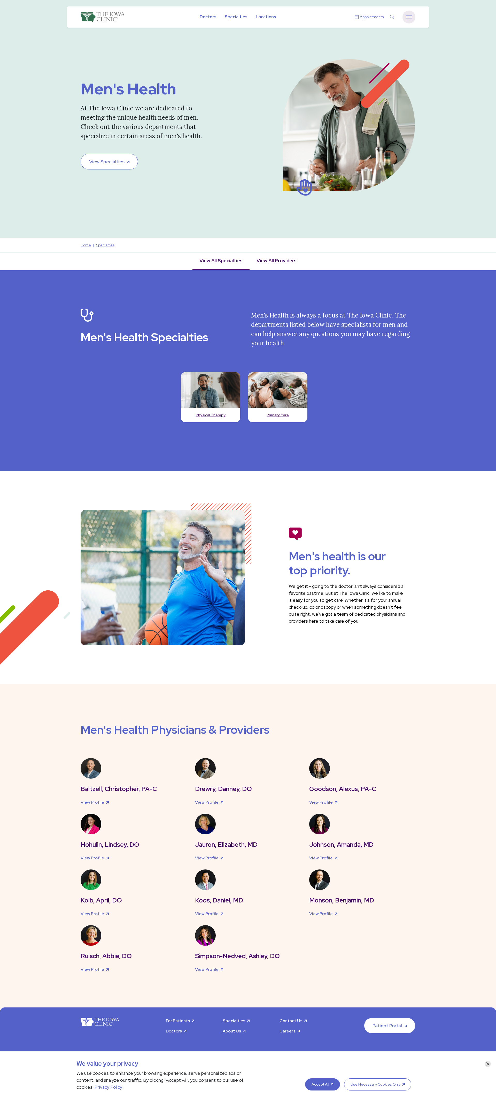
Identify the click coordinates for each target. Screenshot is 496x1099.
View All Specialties (221, 261)
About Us (232, 1031)
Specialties (236, 17)
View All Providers (277, 261)
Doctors (208, 17)
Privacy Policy (108, 1087)
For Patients (178, 1020)
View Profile (92, 802)
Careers (287, 1031)
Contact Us (291, 1020)
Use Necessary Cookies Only (375, 1084)
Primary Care (278, 415)
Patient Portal (387, 1026)
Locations (266, 17)
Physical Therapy (211, 415)
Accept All (320, 1084)
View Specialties (107, 162)
